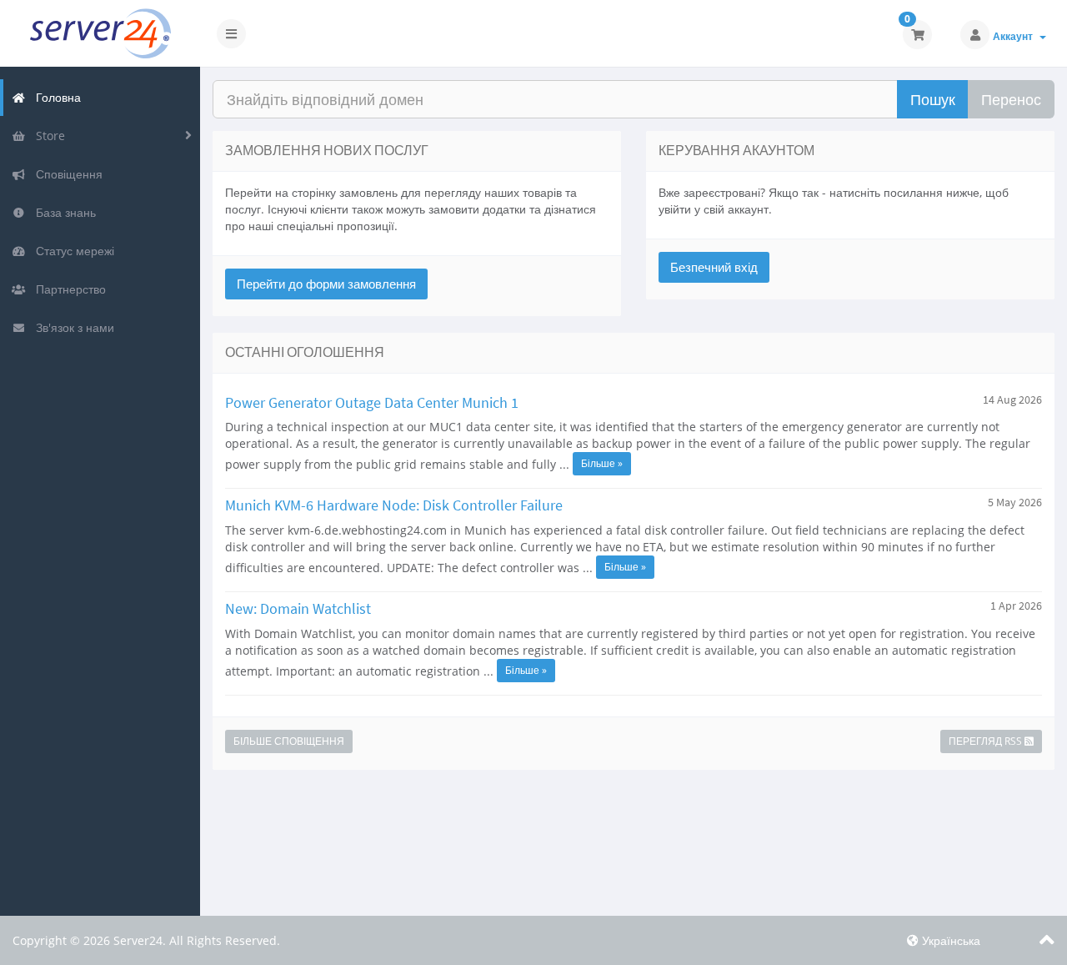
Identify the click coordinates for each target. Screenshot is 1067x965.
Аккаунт (1015, 36)
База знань (62, 212)
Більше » (602, 463)
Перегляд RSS (986, 741)
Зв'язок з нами (71, 327)
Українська (949, 940)
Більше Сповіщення (288, 741)
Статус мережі (71, 251)
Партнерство (67, 289)
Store (47, 135)
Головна (55, 97)
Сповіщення (66, 174)
